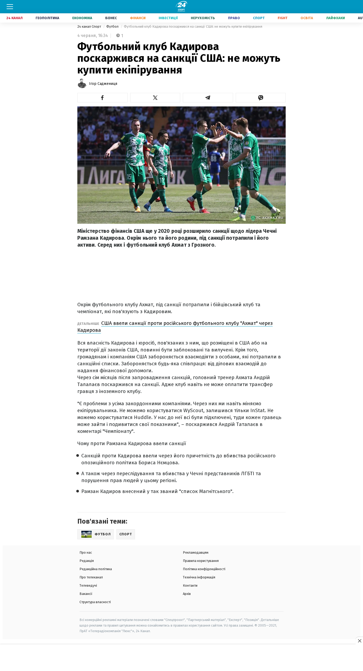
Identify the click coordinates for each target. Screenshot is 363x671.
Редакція (86, 561)
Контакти (190, 585)
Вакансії (85, 594)
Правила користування (201, 561)
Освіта (307, 18)
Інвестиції (168, 18)
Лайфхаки (335, 18)
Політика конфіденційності (204, 569)
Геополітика (47, 18)
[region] (181, 658)
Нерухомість (203, 18)
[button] (102, 97)
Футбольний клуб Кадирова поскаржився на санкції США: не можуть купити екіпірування (193, 26)
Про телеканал (91, 577)
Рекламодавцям (195, 552)
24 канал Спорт (89, 26)
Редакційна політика (95, 569)
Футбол (112, 26)
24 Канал (14, 18)
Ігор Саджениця (103, 83)
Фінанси (138, 18)
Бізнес (111, 18)
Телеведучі (88, 585)
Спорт (259, 18)
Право (234, 18)
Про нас (85, 552)
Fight (283, 18)
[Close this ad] (359, 640)
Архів (187, 594)
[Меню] (10, 6)
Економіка (82, 18)
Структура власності (95, 602)
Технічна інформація (199, 577)
